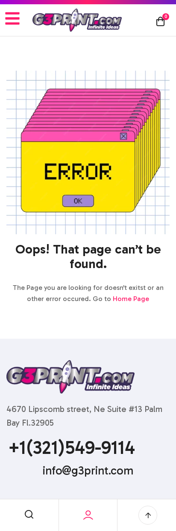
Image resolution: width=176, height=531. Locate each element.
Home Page (131, 299)
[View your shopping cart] (160, 21)
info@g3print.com (88, 470)
